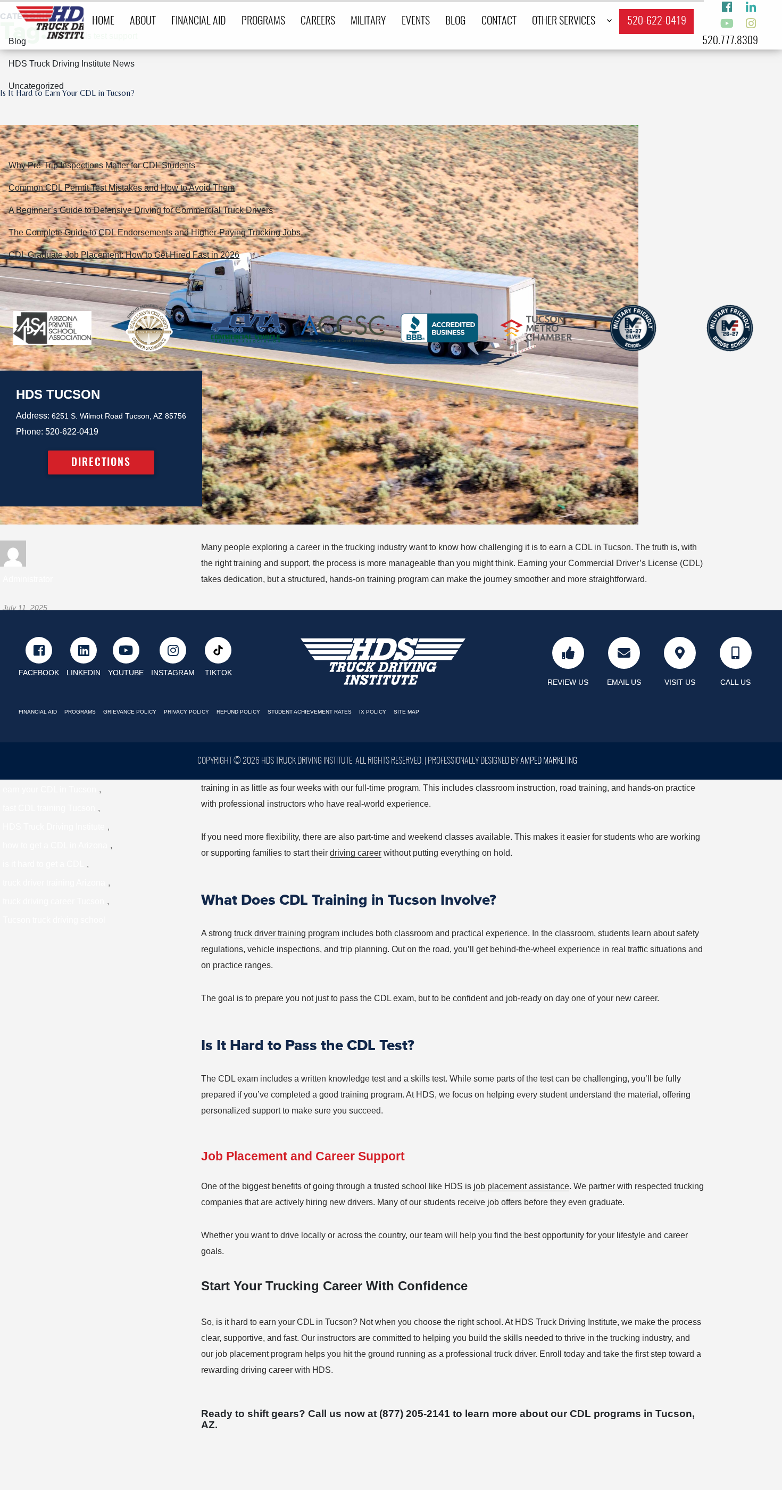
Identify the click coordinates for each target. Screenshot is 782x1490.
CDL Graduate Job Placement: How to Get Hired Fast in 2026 (124, 254)
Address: (32, 415)
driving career (355, 852)
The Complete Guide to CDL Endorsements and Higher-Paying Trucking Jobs (155, 232)
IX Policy (372, 712)
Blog (455, 21)
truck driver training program (286, 933)
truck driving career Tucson (53, 901)
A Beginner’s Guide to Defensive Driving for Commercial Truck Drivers (141, 210)
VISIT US (679, 682)
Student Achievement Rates (310, 712)
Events (416, 21)
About (143, 21)
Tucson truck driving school (54, 919)
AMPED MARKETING (548, 761)
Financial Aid (198, 21)
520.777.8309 (730, 41)
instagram (173, 673)
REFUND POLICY (238, 712)
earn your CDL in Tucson (49, 789)
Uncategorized (36, 86)
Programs (263, 21)
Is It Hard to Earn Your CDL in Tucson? (67, 93)
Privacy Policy (186, 712)
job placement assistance (521, 1186)
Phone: (29, 431)
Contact (499, 21)
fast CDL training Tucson (49, 808)
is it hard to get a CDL (43, 864)
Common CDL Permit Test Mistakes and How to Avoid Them (122, 187)
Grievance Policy (129, 712)
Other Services (563, 21)
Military (368, 21)
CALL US (735, 682)
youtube (126, 673)
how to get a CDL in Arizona (55, 845)
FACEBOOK (39, 673)
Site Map (406, 712)
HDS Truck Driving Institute (54, 826)
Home (103, 21)
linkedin (83, 673)
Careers (318, 21)
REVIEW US (567, 682)
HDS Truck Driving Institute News (72, 63)
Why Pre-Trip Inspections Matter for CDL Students (102, 165)
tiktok (218, 673)
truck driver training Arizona (54, 882)
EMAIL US (624, 682)
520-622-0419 (656, 21)
